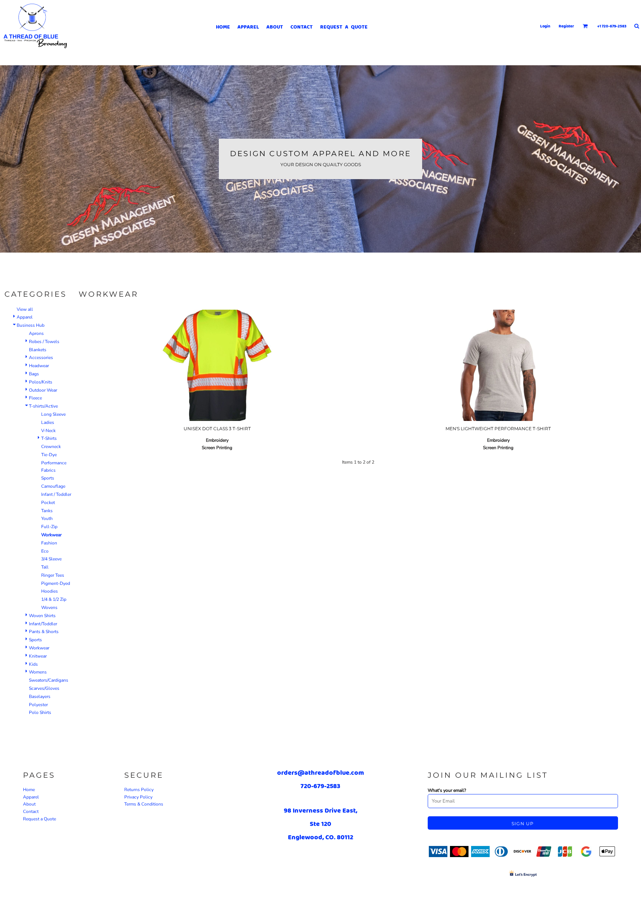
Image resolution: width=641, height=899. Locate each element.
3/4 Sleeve (51, 559)
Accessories (41, 357)
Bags (34, 374)
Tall (45, 567)
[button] (585, 26)
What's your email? (447, 790)
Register (566, 26)
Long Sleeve (53, 414)
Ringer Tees (52, 575)
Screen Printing (217, 448)
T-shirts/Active (43, 406)
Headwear (39, 366)
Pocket (48, 503)
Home (29, 790)
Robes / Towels (44, 342)
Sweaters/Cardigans (48, 680)
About (29, 804)
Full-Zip (49, 527)
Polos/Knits (40, 382)
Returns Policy (139, 790)
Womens (38, 672)
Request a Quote (39, 819)
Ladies (47, 422)
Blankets (37, 350)
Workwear (39, 648)
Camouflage (53, 486)
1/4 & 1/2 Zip (53, 599)
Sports (47, 478)
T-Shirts (49, 438)
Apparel (25, 317)
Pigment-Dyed (55, 583)
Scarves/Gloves (44, 688)
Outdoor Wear (43, 390)
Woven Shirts (42, 616)
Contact (31, 811)
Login (545, 26)
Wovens (49, 607)
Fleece (35, 398)
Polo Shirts (40, 712)
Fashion (49, 543)
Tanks (47, 511)
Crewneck (51, 447)
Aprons (36, 333)
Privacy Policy (138, 797)
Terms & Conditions (143, 804)
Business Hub (31, 325)
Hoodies (49, 591)
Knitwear (38, 656)
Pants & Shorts (44, 632)
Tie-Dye (49, 455)
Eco (45, 551)
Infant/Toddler (43, 624)
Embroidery (217, 440)
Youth (47, 518)
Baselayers (39, 696)
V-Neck (48, 431)
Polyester (38, 705)
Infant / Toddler (56, 494)
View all (25, 309)
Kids (33, 664)
